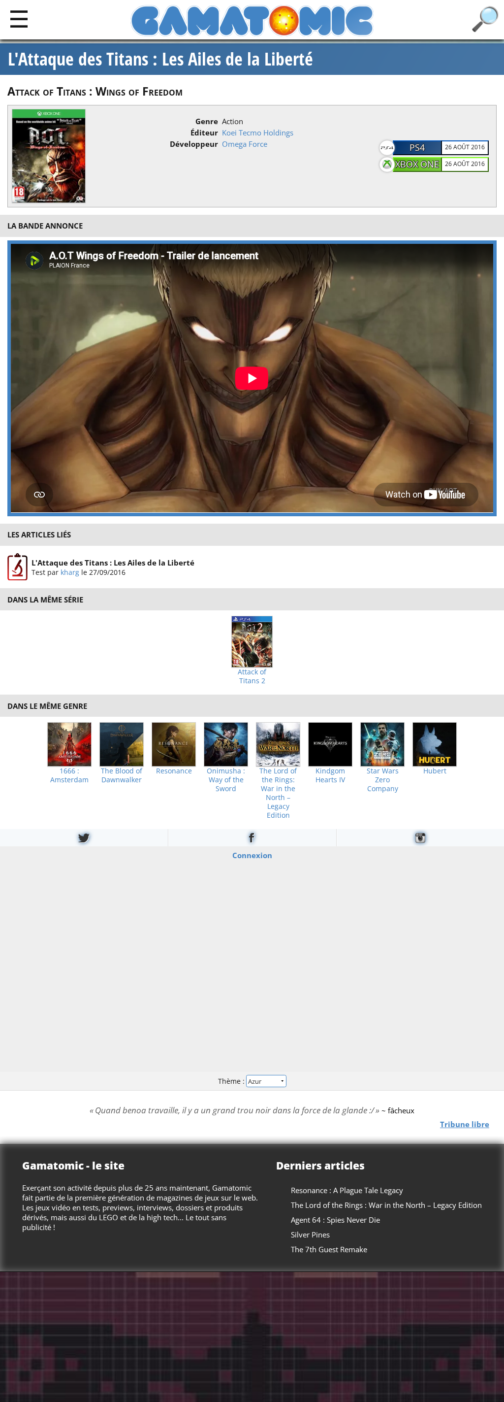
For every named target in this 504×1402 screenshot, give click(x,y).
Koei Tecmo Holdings (257, 132)
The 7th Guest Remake (329, 1249)
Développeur (194, 144)
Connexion (252, 855)
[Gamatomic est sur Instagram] (420, 837)
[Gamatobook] (252, 837)
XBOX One (417, 164)
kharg (70, 571)
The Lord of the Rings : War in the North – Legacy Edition (386, 1205)
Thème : (232, 1080)
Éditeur (204, 132)
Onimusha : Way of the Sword (226, 780)
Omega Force (244, 144)
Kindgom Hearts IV (330, 775)
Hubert (434, 771)
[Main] (19, 18)
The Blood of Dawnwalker (121, 775)
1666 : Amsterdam (69, 775)
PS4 (417, 147)
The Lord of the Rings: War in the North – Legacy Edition (278, 793)
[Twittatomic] (84, 837)
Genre (206, 121)
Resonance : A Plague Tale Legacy (347, 1190)
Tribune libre (464, 1124)
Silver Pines (310, 1234)
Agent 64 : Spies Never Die (335, 1220)
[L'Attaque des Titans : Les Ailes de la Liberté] (17, 567)
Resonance (174, 771)
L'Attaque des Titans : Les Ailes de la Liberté (160, 59)
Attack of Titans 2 (252, 676)
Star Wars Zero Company (383, 780)
